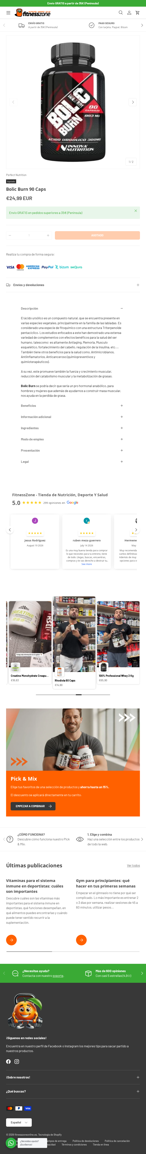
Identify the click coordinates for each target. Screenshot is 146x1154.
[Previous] (11, 638)
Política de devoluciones (86, 1140)
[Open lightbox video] (31, 643)
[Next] (135, 638)
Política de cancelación (117, 1140)
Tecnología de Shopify (50, 1134)
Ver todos (133, 865)
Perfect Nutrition (16, 175)
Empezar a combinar (30, 806)
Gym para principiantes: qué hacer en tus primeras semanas (106, 883)
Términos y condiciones (74, 1144)
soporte (58, 975)
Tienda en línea (101, 1144)
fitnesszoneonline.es (26, 1134)
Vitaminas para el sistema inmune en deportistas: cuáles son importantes (34, 886)
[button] (137, 13)
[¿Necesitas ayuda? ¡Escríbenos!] (11, 1143)
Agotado (97, 235)
